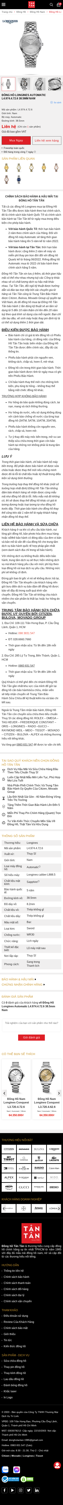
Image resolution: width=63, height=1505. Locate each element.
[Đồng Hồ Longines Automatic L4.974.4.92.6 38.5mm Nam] (19, 180)
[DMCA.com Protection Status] (27, 1481)
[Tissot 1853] (8, 1158)
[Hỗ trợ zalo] (5, 1469)
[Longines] (54, 1149)
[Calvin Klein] (54, 1168)
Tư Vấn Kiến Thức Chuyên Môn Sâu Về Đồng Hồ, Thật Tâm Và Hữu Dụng (31, 823)
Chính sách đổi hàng (16, 1289)
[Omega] (24, 1158)
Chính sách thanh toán (17, 1283)
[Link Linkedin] (36, 1491)
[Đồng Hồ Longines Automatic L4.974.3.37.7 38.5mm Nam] (44, 168)
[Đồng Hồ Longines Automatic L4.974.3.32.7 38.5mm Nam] (6, 168)
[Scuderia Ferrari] (39, 1158)
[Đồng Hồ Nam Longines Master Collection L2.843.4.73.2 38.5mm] (46, 1090)
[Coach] (24, 1168)
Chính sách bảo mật (16, 1328)
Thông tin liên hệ (14, 1270)
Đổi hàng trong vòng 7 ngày (19, 151)
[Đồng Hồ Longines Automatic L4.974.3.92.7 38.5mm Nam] (6, 180)
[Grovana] (24, 1177)
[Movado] (24, 1149)
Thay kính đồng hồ (15, 1373)
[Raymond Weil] (39, 1187)
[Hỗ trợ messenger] (16, 1469)
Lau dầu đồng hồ (14, 1379)
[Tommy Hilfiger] (8, 1168)
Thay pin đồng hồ (14, 1367)
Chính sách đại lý (14, 1295)
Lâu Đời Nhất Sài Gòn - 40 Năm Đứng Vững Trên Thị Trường (33, 798)
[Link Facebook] (4, 1491)
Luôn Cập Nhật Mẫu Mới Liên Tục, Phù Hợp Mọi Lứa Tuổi (33, 779)
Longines (28, 1455)
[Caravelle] (39, 1177)
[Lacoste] (54, 1158)
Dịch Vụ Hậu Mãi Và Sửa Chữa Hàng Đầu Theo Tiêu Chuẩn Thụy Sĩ (32, 771)
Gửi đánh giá (31, 1037)
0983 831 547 (17, 1445)
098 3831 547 (26, 633)
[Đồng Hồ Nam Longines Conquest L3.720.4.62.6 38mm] (16, 1090)
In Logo (8, 1397)
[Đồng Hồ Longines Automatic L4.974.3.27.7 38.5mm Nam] (31, 168)
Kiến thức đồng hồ (15, 1346)
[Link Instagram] (20, 1491)
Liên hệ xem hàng (47, 140)
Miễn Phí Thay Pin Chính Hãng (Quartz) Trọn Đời (34, 815)
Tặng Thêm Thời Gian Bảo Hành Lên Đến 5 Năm (33, 806)
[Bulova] (39, 1149)
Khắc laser (10, 1391)
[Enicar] (8, 1187)
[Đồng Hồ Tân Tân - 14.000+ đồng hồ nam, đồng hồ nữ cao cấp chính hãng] (31, 4)
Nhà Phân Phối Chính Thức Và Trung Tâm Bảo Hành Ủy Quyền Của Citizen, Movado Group (32, 788)
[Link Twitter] (28, 1491)
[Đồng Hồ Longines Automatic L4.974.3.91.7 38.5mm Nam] (56, 168)
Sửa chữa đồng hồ (15, 1360)
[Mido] (54, 1177)
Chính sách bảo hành (16, 1276)
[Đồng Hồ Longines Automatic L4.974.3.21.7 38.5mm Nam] (19, 168)
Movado (16, 1455)
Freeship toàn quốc (14, 148)
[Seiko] (54, 1187)
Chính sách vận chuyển (18, 1301)
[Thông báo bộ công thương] (10, 1481)
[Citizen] (8, 1149)
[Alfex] (8, 1177)
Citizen (6, 1455)
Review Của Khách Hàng (19, 1321)
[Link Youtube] (12, 1491)
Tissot (39, 1455)
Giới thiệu (9, 1334)
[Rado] (39, 1168)
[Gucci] (24, 1187)
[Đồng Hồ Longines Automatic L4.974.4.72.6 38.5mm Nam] (31, 73)
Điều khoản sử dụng (16, 1315)
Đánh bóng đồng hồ (15, 1385)
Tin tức (8, 1340)
